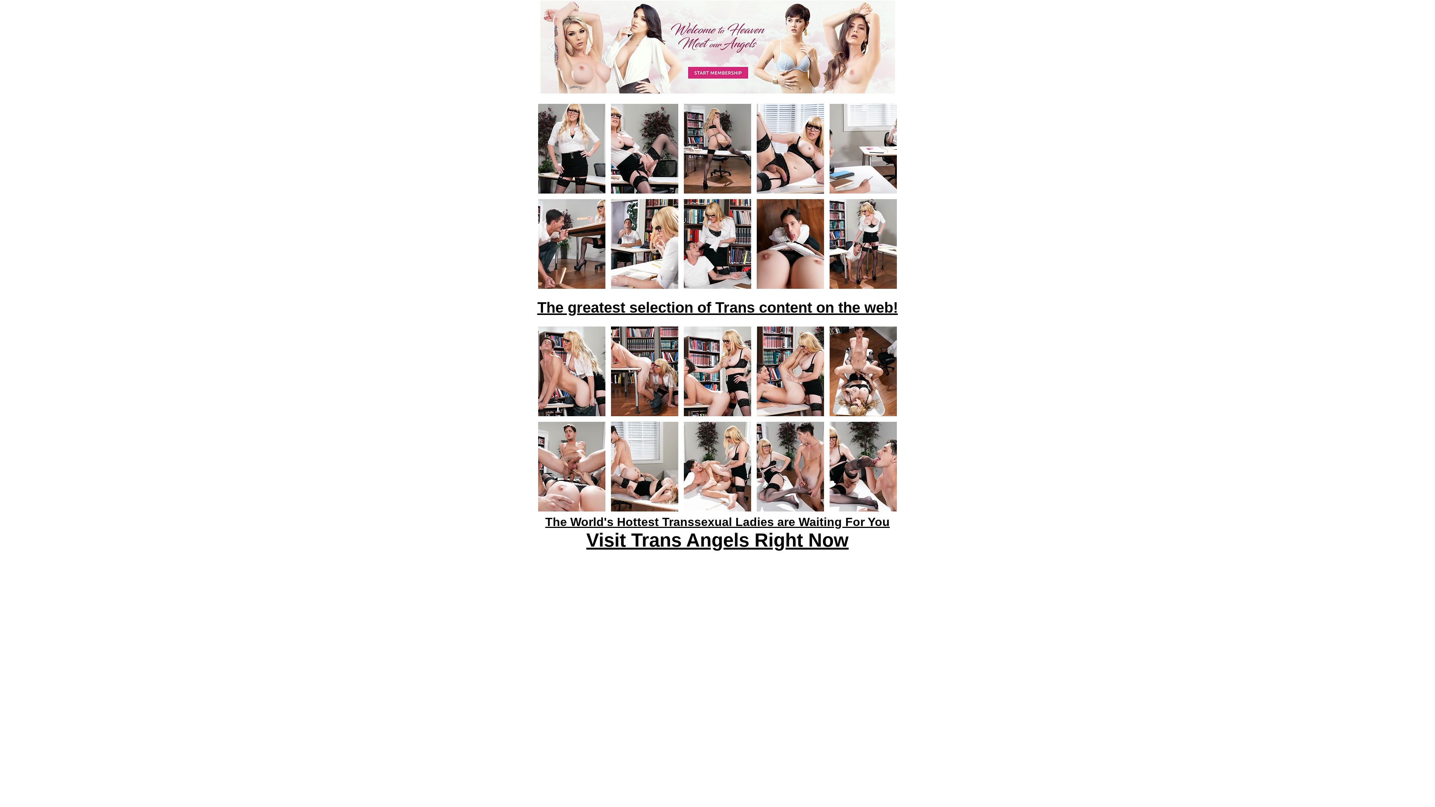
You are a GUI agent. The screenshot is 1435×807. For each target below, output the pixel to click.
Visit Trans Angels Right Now (717, 540)
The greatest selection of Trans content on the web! (717, 307)
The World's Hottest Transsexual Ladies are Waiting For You (717, 522)
